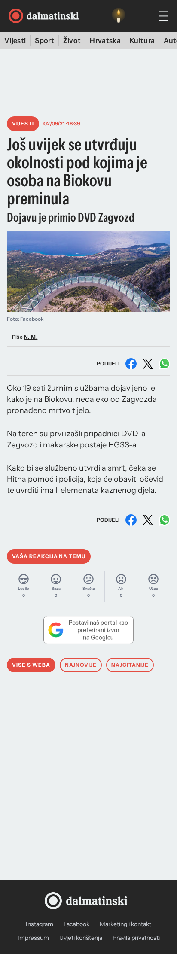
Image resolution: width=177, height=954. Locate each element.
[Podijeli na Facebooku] (131, 363)
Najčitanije (130, 665)
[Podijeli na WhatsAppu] (164, 363)
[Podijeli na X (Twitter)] (148, 364)
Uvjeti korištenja (80, 938)
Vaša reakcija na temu (48, 556)
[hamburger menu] (163, 16)
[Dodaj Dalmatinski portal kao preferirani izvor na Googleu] (88, 630)
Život (72, 40)
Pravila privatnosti (136, 938)
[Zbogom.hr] (118, 16)
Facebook (76, 924)
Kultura (142, 40)
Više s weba (31, 665)
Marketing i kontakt (125, 924)
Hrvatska (105, 40)
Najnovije (81, 665)
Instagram (39, 924)
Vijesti (15, 40)
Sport (44, 40)
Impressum (33, 938)
